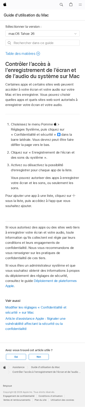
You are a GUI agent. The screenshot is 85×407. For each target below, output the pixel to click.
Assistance (18, 367)
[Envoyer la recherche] (10, 43)
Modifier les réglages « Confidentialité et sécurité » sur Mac (35, 309)
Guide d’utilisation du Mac (26, 15)
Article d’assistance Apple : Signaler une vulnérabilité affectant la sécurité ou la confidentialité (35, 324)
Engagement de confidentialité (18, 396)
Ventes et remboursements (16, 400)
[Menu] (80, 4)
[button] (61, 4)
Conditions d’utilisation (50, 396)
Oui (16, 356)
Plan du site (40, 400)
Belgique (7, 385)
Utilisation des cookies (62, 400)
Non (39, 356)
